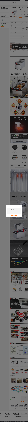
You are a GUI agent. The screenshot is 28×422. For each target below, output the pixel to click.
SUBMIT (14, 215)
